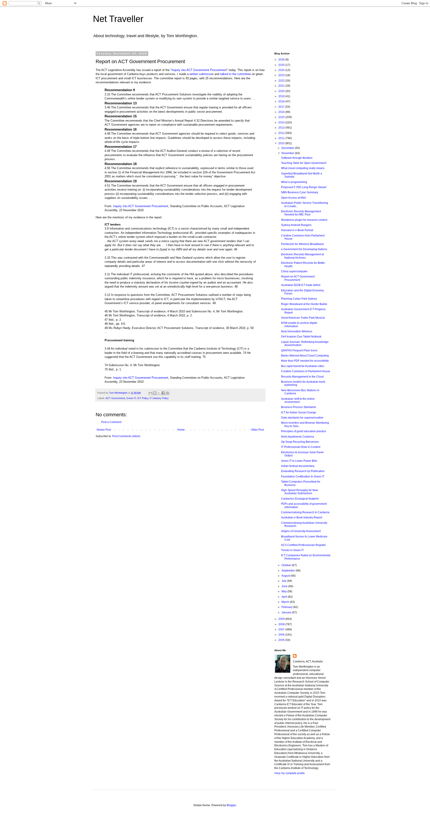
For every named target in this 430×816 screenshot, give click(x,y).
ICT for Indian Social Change (298, 412)
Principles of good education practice (303, 431)
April (285, 596)
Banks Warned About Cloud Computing (305, 355)
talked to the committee (235, 74)
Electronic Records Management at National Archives (302, 256)
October (287, 565)
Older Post (257, 429)
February (287, 607)
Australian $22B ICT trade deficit (300, 285)
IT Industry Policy (159, 398)
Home (181, 429)
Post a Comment (111, 422)
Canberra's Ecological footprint (299, 498)
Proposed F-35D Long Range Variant (303, 187)
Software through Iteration (296, 157)
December (288, 148)
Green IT (131, 398)
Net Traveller (118, 19)
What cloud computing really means (303, 168)
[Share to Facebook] (163, 393)
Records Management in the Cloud (302, 376)
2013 (281, 127)
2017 (281, 106)
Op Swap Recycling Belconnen (300, 441)
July (284, 580)
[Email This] (150, 393)
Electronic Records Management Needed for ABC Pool (301, 213)
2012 (281, 133)
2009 (281, 619)
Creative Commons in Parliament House (305, 371)
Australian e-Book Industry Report (301, 517)
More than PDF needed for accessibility (305, 360)
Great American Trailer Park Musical (303, 317)
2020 (281, 91)
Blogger (231, 805)
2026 (281, 59)
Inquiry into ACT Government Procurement (199, 70)
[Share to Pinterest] (167, 393)
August (286, 575)
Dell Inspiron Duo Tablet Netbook (301, 336)
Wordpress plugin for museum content (304, 219)
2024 (281, 70)
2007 (281, 629)
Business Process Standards (298, 407)
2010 (281, 143)
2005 (281, 640)
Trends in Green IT (292, 550)
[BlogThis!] (155, 393)
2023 (281, 75)
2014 (281, 122)
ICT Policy (142, 398)
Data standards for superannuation (302, 417)
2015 (281, 117)
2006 (281, 634)
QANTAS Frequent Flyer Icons (299, 350)
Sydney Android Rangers (296, 225)
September (289, 570)
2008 (281, 624)
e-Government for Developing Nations (304, 249)
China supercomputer (294, 271)
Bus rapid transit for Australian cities (302, 366)
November (288, 153)
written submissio (200, 74)
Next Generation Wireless (296, 331)
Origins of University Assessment (301, 531)
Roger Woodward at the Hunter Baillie (304, 304)
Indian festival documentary (297, 466)
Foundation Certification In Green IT (302, 476)
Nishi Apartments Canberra (297, 436)
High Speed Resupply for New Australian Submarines (299, 492)
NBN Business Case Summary (299, 192)
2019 (281, 96)
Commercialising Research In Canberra (305, 512)
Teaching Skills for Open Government (303, 163)
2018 (281, 101)
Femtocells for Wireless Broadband (302, 244)
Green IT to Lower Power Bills (299, 460)
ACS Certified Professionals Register (303, 545)
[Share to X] (159, 393)
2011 (281, 138)
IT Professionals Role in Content (300, 447)
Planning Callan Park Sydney (299, 298)
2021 (281, 85)
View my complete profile (289, 773)
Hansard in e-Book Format (297, 230)
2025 (281, 65)
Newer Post (104, 429)
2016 (281, 112)
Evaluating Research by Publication (303, 471)
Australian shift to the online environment (298, 400)
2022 (281, 80)
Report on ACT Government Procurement (298, 278)
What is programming (294, 182)
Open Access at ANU (293, 197)
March (286, 601)
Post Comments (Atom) (126, 436)
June (285, 586)
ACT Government (115, 398)
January (287, 612)
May (284, 591)
